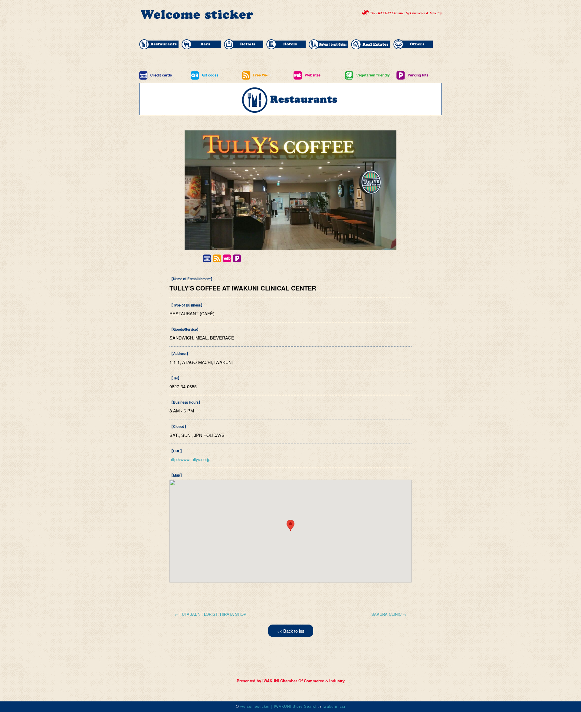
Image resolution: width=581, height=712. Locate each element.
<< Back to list (290, 631)
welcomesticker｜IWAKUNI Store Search (279, 706)
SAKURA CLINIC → (389, 614)
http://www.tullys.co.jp (189, 459)
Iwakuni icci (334, 706)
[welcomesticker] (196, 18)
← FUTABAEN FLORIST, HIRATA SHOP (210, 614)
